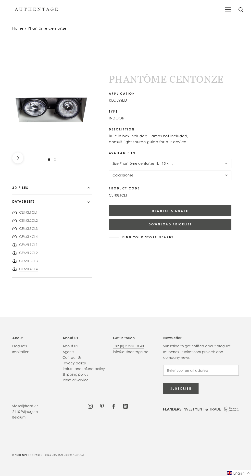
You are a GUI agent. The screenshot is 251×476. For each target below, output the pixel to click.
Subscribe (180, 388)
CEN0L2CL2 (28, 220)
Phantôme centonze (47, 28)
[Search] (241, 9)
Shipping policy (75, 374)
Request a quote (170, 211)
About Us (70, 346)
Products (19, 346)
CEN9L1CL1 (28, 245)
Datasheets (23, 201)
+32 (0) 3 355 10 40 (128, 346)
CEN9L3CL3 (28, 261)
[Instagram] (90, 406)
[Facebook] (113, 406)
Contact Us (72, 357)
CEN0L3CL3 (28, 228)
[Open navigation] (228, 9)
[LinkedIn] (125, 406)
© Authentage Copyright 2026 (31, 454)
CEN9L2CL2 (28, 253)
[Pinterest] (102, 406)
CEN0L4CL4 (28, 236)
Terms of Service (75, 380)
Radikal (58, 454)
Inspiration (20, 352)
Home (18, 28)
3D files (20, 188)
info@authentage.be (130, 352)
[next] (17, 157)
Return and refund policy (84, 369)
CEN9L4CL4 (28, 269)
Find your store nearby (148, 237)
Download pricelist (170, 224)
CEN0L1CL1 (28, 212)
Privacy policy (74, 363)
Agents (68, 352)
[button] (239, 473)
